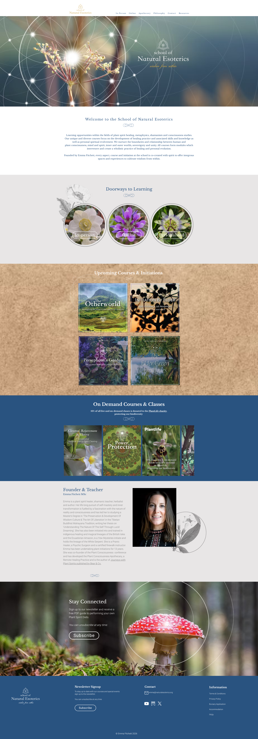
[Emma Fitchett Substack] (153, 703)
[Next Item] (189, 450)
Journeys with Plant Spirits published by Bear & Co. (94, 561)
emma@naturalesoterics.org (161, 692)
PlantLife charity (158, 411)
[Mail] (146, 693)
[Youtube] (146, 703)
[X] (159, 703)
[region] (154, 308)
